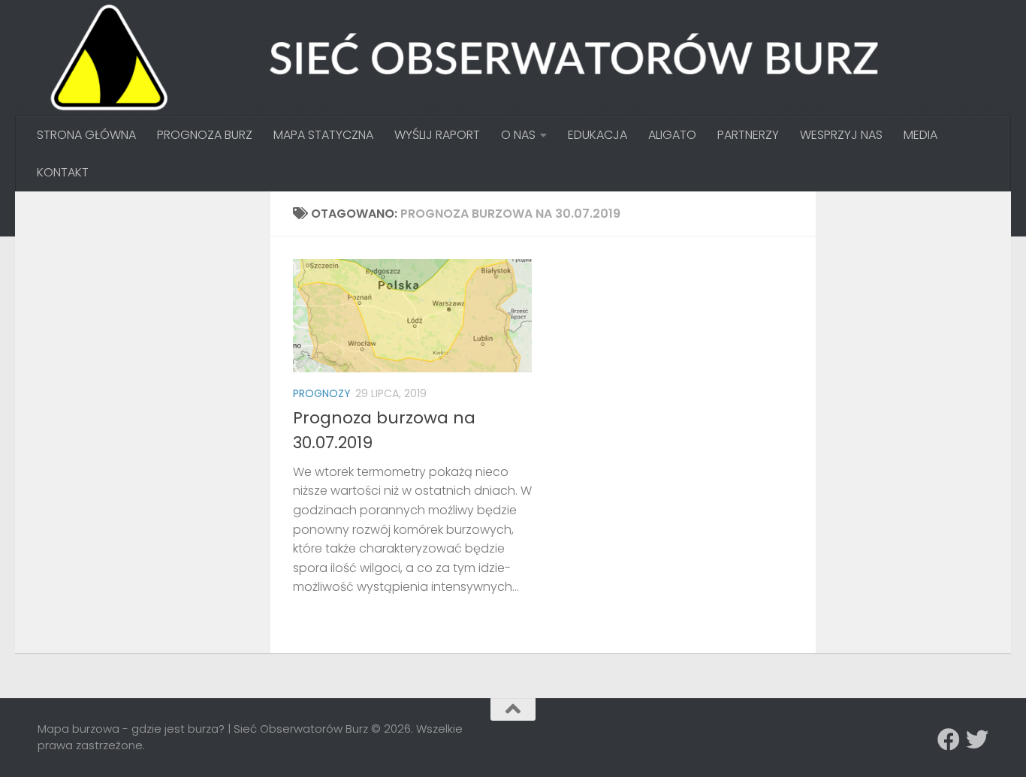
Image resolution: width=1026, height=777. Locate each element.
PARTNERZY (748, 134)
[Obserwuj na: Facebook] (948, 739)
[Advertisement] (150, 308)
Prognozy (322, 393)
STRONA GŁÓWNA (86, 134)
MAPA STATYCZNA (323, 134)
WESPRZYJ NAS (841, 134)
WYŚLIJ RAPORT (437, 134)
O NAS (518, 134)
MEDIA (920, 134)
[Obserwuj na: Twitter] (977, 739)
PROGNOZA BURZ (204, 134)
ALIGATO (672, 134)
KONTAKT (63, 172)
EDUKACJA (597, 134)
